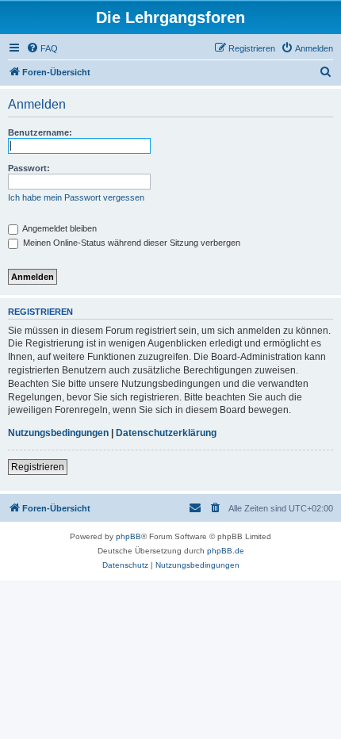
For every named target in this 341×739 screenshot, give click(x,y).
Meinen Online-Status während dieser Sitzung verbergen (130, 242)
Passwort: (29, 168)
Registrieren (37, 467)
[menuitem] (42, 48)
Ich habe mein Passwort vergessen (76, 197)
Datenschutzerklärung (166, 432)
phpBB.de (225, 550)
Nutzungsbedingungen (58, 432)
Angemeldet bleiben (59, 228)
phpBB (128, 536)
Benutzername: (40, 132)
